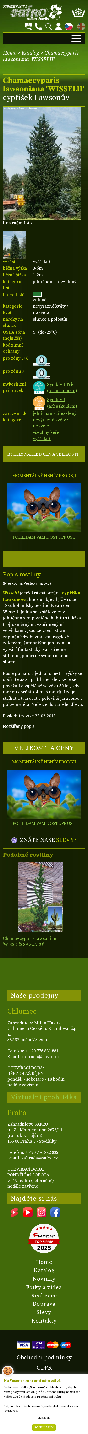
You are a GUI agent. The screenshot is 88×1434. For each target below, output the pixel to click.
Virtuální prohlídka (44, 1097)
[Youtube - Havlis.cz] (28, 1215)
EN (80, 25)
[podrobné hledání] (28, 26)
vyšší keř (42, 439)
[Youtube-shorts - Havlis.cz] (14, 1215)
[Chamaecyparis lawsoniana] (40, 897)
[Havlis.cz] (32, 12)
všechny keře (46, 432)
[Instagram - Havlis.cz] (41, 1215)
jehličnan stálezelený (54, 413)
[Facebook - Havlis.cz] (55, 1215)
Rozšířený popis (18, 726)
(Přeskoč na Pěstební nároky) (27, 583)
